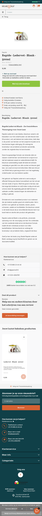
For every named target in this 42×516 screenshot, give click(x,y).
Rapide (4, 52)
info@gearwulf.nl (13, 270)
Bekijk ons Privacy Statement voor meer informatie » (21, 513)
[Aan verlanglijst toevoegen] (2, 91)
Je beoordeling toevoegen (14, 315)
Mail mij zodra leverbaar (21, 84)
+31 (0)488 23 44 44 (14, 265)
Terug (6, 17)
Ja (22, 508)
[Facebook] (20, 474)
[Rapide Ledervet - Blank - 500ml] (14, 346)
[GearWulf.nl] (8, 7)
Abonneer (21, 407)
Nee (31, 508)
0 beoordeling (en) (15, 65)
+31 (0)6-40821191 (13, 275)
